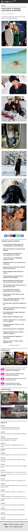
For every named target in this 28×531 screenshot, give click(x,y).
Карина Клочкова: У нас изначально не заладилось (14, 263)
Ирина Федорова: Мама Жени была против (13, 272)
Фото (3, 5)
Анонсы (17, 524)
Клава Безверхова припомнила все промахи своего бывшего (13, 276)
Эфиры (6, 524)
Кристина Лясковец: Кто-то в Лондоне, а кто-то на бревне (14, 320)
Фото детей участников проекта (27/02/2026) (12, 514)
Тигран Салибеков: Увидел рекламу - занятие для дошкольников (14, 486)
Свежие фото (5, 350)
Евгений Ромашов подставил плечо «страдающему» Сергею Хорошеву (13, 245)
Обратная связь (17, 526)
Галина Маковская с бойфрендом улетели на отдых (12, 258)
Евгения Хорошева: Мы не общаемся (13, 329)
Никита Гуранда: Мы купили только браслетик (13, 480)
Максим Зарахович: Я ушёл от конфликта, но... (13, 491)
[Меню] (2, 1)
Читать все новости (14, 345)
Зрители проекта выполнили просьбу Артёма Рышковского (14, 267)
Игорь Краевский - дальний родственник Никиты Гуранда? (12, 290)
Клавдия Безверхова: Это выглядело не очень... (13, 496)
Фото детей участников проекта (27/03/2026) (12, 509)
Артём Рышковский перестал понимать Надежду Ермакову (14, 308)
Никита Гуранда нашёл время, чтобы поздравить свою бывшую (13, 299)
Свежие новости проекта (10, 241)
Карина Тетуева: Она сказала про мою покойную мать (14, 466)
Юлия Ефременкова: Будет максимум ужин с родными (14, 312)
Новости (4, 422)
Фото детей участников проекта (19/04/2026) (12, 505)
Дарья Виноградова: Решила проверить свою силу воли (13, 460)
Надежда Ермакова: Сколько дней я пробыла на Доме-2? (13, 332)
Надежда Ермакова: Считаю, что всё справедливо (13, 325)
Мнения (3, 475)
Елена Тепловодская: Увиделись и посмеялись (12, 337)
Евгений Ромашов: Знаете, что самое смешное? (13, 472)
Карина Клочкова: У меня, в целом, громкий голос (13, 341)
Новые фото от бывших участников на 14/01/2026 (14, 519)
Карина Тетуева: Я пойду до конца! (13, 316)
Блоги (3, 450)
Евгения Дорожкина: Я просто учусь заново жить (13, 294)
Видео (6, 526)
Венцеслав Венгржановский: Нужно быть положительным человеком (13, 281)
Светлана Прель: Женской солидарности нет (14, 303)
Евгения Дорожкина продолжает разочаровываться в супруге (12, 254)
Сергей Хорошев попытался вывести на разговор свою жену (14, 285)
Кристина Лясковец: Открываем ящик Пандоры (14, 249)
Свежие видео (6, 389)
